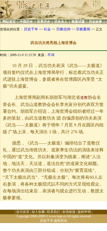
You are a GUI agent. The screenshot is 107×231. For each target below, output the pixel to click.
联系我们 (53, 212)
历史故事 (95, 22)
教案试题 (78, 22)
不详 (51, 55)
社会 (47, 29)
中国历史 (26, 22)
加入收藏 (38, 212)
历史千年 (31, 29)
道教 (84, 98)
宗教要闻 (83, 29)
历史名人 (60, 22)
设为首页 (22, 212)
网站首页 (9, 22)
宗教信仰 (63, 29)
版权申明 (84, 212)
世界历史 (43, 22)
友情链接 (68, 212)
